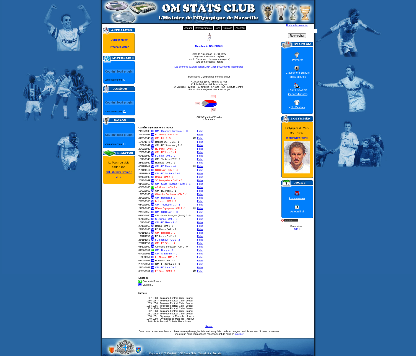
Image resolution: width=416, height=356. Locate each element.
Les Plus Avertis (297, 90)
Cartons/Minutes (297, 94)
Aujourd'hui (297, 211)
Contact (227, 28)
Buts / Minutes (297, 76)
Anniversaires (297, 198)
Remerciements (203, 28)
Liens (217, 28)
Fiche (200, 131)
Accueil (188, 28)
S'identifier (240, 28)
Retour (209, 326)
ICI (124, 79)
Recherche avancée (297, 25)
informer (239, 334)
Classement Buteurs (298, 72)
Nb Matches (298, 107)
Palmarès (297, 59)
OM (296, 229)
